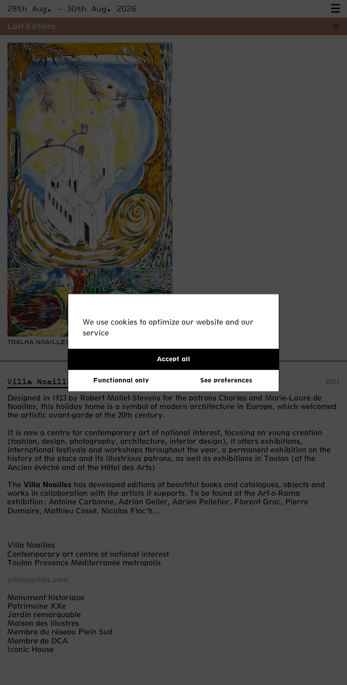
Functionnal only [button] (121, 380)
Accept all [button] (173, 359)
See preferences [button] (226, 380)
